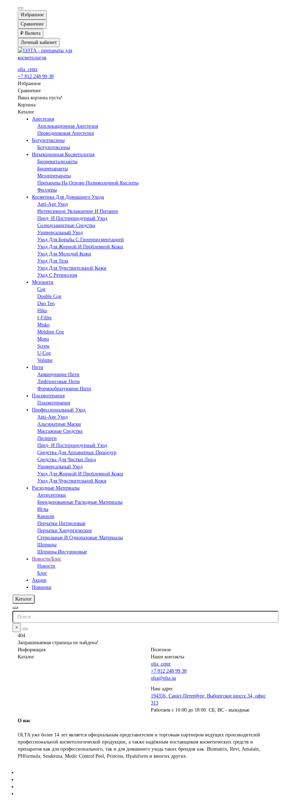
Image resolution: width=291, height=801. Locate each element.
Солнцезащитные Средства (66, 225)
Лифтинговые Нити (58, 381)
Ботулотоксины (48, 140)
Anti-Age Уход (52, 204)
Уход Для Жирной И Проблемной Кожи (80, 246)
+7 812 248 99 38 (36, 76)
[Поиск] (25, 629)
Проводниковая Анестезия (65, 133)
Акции (39, 580)
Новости (46, 566)
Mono (43, 339)
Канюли (45, 516)
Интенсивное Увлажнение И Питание (77, 211)
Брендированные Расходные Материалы (79, 502)
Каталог (26, 656)
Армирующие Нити (58, 374)
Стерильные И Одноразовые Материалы (80, 537)
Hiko (42, 310)
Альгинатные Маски (59, 424)
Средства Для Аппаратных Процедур (76, 452)
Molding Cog (50, 332)
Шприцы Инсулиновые (62, 551)
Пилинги (47, 438)
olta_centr (28, 69)
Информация (31, 649)
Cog (41, 289)
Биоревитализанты (57, 161)
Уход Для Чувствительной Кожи (71, 268)
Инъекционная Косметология (63, 154)
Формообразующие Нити (64, 388)
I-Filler (44, 317)
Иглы (42, 509)
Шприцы (46, 544)
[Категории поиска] (15, 608)
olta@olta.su (163, 678)
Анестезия (43, 119)
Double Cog (49, 296)
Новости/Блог (46, 559)
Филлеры (47, 190)
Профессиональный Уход (59, 410)
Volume (45, 360)
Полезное (161, 649)
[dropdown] (20, 8)
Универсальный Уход (60, 232)
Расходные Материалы (55, 488)
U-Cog (44, 353)
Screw (43, 346)
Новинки (41, 587)
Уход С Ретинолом (57, 275)
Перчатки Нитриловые (61, 523)
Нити (37, 367)
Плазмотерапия (48, 395)
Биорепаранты (52, 168)
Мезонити (43, 282)
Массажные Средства (59, 431)
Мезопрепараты (54, 175)
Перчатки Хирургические (64, 530)
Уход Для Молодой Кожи (64, 253)
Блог (42, 573)
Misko (43, 324)
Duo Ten (46, 303)
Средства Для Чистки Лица (66, 459)
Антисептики (51, 495)
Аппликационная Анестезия (67, 126)
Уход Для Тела (52, 261)
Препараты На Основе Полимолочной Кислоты (87, 183)
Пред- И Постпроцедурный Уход (72, 218)
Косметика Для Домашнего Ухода (68, 197)
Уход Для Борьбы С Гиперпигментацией (80, 239)
